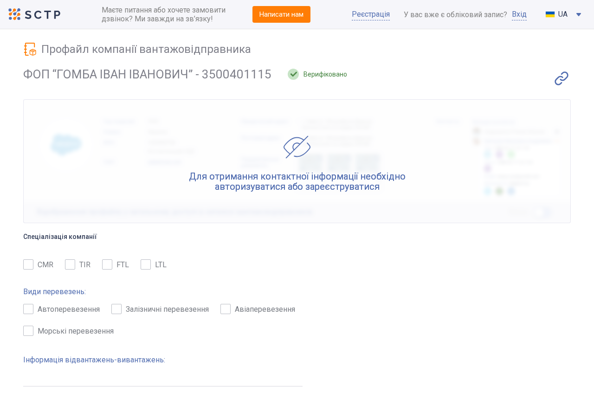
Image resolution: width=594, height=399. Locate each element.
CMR (45, 264)
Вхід (519, 14)
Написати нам (281, 14)
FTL (122, 264)
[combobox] (564, 14)
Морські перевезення (76, 331)
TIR (84, 264)
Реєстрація (371, 14)
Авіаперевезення (265, 309)
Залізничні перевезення (167, 309)
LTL (161, 264)
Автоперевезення (69, 309)
